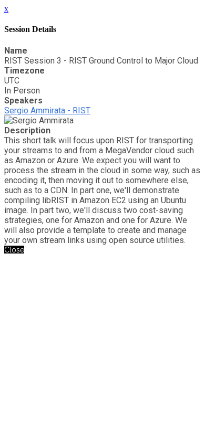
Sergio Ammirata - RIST (47, 110)
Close (14, 250)
